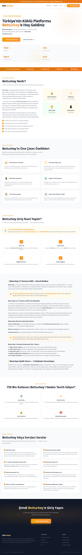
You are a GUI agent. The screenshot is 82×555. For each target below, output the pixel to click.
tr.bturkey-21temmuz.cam (55, 1)
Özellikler (55, 5)
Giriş (61, 5)
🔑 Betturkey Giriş (73, 5)
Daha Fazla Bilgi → (28, 39)
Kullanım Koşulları (66, 545)
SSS (65, 5)
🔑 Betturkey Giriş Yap (11, 39)
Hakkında (48, 5)
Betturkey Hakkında (46, 537)
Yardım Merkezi (65, 540)
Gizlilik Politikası (66, 542)
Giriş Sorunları (65, 537)
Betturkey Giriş (44, 542)
